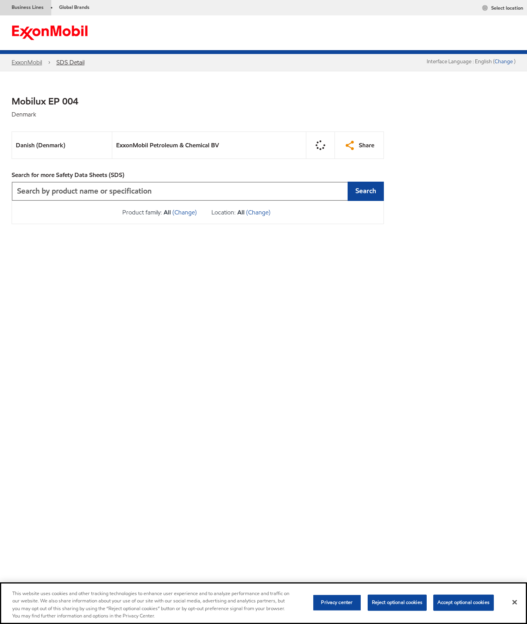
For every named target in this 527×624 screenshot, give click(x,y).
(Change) (184, 212)
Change (504, 61)
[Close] (514, 602)
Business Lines (28, 7)
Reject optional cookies (397, 602)
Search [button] (365, 190)
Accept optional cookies (463, 602)
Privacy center (337, 602)
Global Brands (74, 7)
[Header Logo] (50, 32)
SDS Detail (70, 62)
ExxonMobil (27, 62)
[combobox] (197, 191)
